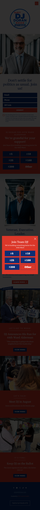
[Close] (35, 239)
